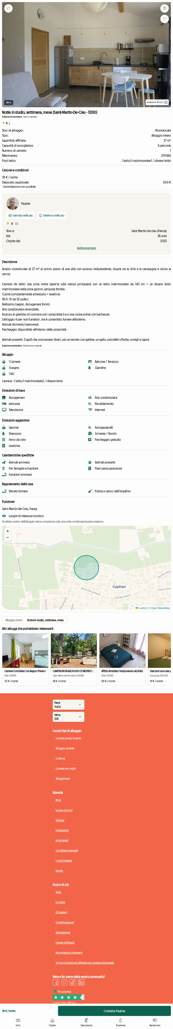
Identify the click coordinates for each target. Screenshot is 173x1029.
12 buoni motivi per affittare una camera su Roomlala (85, 962)
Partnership (62, 830)
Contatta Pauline (114, 1011)
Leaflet (142, 608)
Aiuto (58, 892)
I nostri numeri (64, 860)
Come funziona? (65, 922)
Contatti (60, 902)
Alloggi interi (63, 778)
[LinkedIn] (81, 983)
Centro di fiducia (65, 942)
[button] (7, 531)
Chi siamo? (62, 912)
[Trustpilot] (68, 1002)
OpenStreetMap (160, 608)
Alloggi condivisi (65, 748)
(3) (16, 223)
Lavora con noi (64, 810)
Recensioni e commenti (69, 952)
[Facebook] (56, 983)
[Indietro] (8, 13)
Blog (58, 800)
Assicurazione (63, 932)
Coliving (60, 758)
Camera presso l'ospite (68, 738)
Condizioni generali (67, 850)
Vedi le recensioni (86, 248)
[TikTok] (73, 983)
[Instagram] (64, 983)
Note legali (62, 840)
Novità (59, 870)
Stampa (60, 820)
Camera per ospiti (66, 768)
